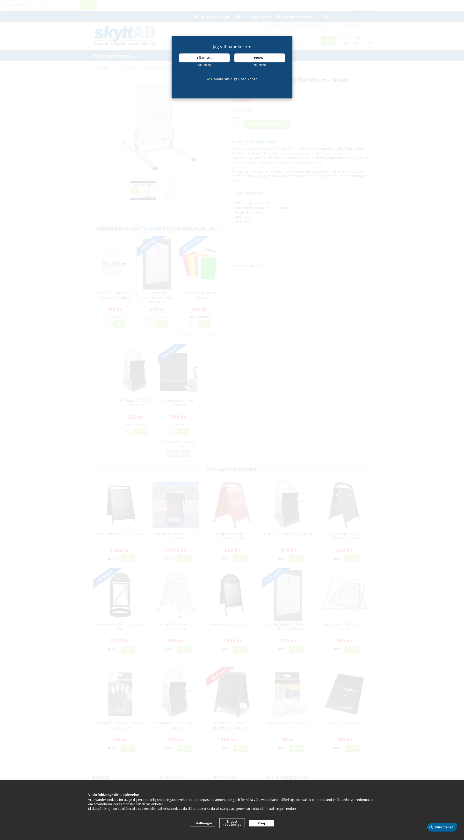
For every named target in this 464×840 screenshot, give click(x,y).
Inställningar (202, 823)
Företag (204, 58)
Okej (261, 823)
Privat (259, 58)
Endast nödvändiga (232, 823)
